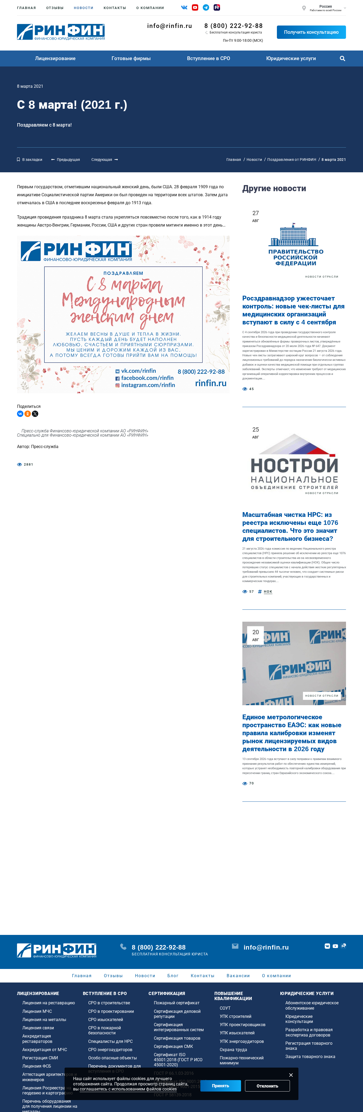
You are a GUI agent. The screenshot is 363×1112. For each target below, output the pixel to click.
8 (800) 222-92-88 (233, 26)
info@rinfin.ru (169, 26)
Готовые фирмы (131, 58)
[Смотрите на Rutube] (217, 7)
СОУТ (225, 1008)
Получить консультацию (311, 32)
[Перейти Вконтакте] (327, 946)
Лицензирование (55, 58)
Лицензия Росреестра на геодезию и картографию (47, 1090)
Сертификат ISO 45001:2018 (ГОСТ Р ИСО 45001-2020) (178, 1059)
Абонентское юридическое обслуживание (312, 1005)
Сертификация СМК (173, 1046)
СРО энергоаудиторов (110, 1049)
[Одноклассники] (27, 414)
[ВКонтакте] (20, 414)
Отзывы (55, 8)
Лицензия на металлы (44, 1019)
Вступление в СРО (208, 58)
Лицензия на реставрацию (48, 1002)
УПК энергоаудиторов (242, 1041)
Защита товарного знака (310, 1056)
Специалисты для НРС (110, 1041)
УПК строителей (235, 1016)
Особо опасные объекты (112, 1057)
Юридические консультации (299, 1019)
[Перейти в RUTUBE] (343, 946)
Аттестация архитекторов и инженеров (49, 1077)
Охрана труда (233, 1049)
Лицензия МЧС (37, 1011)
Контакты (115, 8)
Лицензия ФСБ (36, 1066)
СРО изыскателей (105, 1019)
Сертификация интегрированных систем (179, 1027)
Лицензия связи (38, 1027)
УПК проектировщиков (242, 1024)
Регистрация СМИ (40, 1057)
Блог (173, 975)
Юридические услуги (291, 58)
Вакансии (238, 975)
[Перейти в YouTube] (335, 946)
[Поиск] (342, 58)
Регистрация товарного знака (308, 1046)
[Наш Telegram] (206, 7)
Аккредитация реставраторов (37, 1039)
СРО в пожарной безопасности (104, 1030)
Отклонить (267, 1086)
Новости (84, 8)
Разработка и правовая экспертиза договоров (309, 1032)
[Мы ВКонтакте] (184, 7)
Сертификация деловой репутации (177, 1014)
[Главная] (61, 32)
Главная (26, 8)
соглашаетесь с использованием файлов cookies (128, 1089)
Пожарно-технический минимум (242, 1060)
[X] (35, 414)
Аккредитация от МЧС (44, 1049)
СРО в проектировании (111, 1011)
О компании (150, 8)
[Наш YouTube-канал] (195, 7)
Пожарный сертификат (177, 1002)
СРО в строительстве (109, 1002)
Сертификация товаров (177, 1038)
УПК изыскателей (237, 1032)
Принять (220, 1085)
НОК (268, 591)
